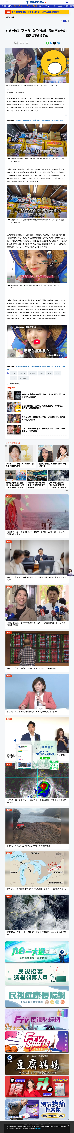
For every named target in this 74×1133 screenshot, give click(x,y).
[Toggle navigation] (7, 2)
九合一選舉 (32, 6)
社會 (54, 6)
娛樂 (60, 6)
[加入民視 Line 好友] (37, 755)
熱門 (41, 6)
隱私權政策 (38, 1129)
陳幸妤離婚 (19, 6)
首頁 (4, 6)
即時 (10, 6)
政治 (47, 6)
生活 (66, 6)
